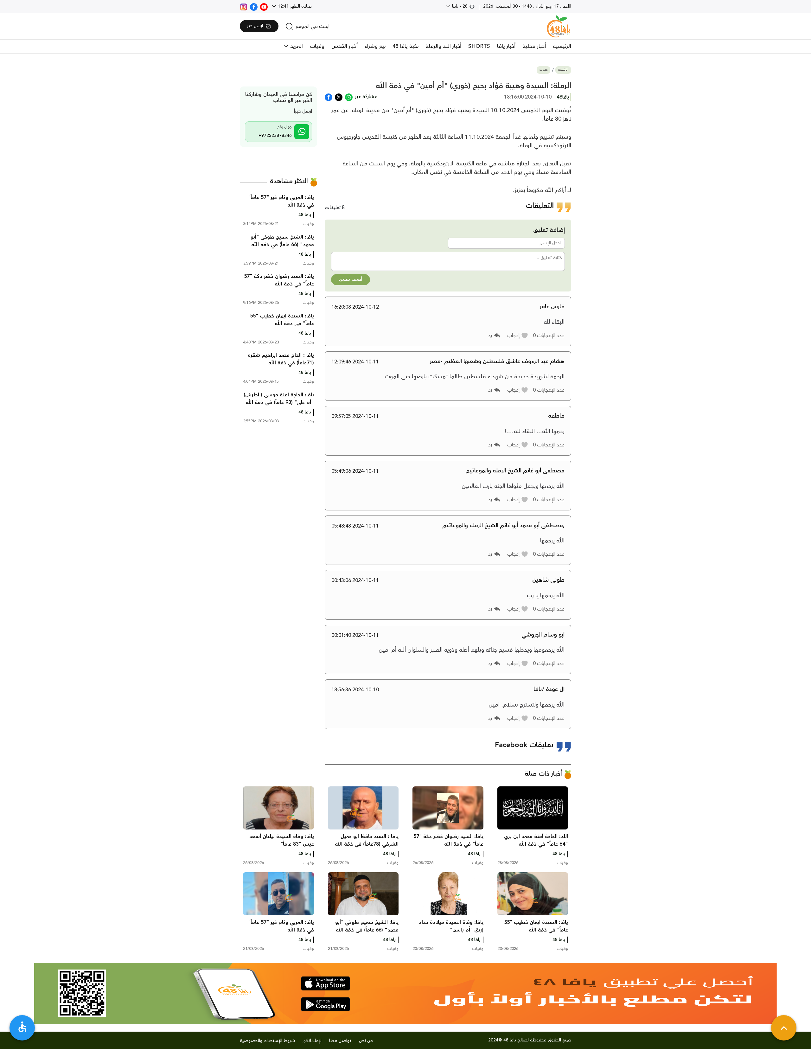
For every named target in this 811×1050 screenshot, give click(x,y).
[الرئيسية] (558, 26)
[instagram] (243, 6)
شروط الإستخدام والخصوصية (267, 1040)
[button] (517, 335)
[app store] (325, 983)
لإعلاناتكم (312, 1040)
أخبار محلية (534, 46)
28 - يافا (460, 6)
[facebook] (254, 6)
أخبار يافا (506, 46)
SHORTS (479, 46)
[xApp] (338, 96)
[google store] (325, 1004)
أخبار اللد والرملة (443, 46)
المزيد (296, 46)
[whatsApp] (349, 96)
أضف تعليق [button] (350, 279)
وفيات (317, 46)
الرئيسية (562, 46)
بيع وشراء (375, 46)
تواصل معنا (340, 1040)
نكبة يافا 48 (405, 46)
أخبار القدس (344, 46)
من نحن (366, 1040)
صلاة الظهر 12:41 (294, 6)
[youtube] (264, 6)
